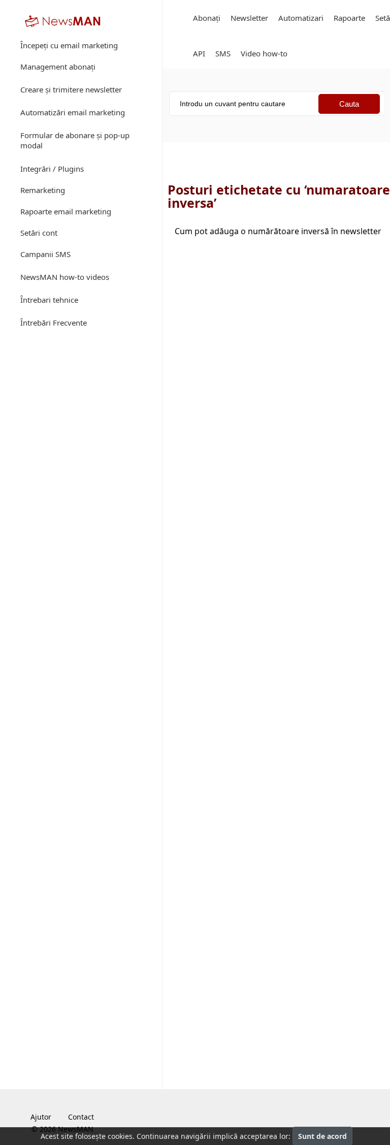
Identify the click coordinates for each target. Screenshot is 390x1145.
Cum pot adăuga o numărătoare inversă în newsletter (278, 231)
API (199, 53)
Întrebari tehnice (49, 300)
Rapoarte (349, 18)
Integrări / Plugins (52, 169)
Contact (81, 1117)
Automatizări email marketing (72, 112)
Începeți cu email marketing (69, 45)
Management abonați (57, 66)
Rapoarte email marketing (65, 211)
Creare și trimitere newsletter (71, 89)
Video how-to (264, 53)
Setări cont (38, 233)
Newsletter (249, 18)
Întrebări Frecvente (53, 322)
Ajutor (40, 1117)
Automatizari (300, 18)
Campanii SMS (45, 254)
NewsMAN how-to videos (64, 277)
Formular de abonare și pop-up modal (74, 140)
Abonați (206, 18)
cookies (120, 1136)
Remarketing (42, 190)
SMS (223, 53)
